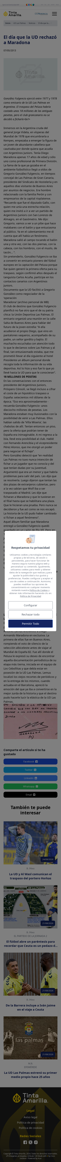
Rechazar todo (31, 614)
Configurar (30, 605)
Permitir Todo (30, 623)
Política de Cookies (38, 590)
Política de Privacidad (30, 596)
